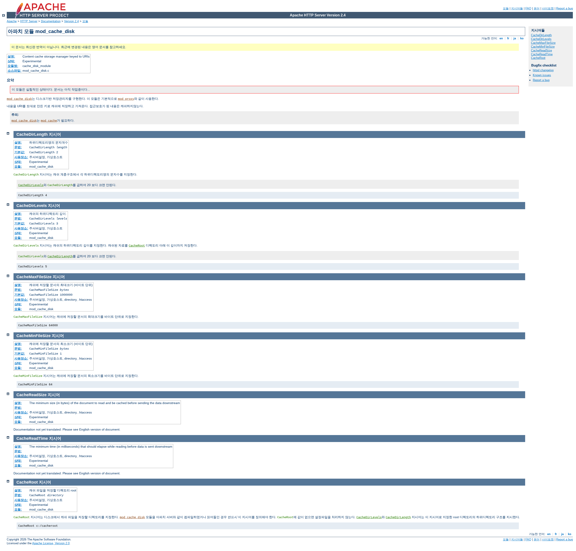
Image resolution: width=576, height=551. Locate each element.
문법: (18, 147)
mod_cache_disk (19, 99)
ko (521, 38)
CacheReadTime (542, 54)
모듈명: (13, 66)
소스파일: (14, 70)
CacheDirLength (60, 256)
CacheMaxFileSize (543, 42)
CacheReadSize (541, 50)
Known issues (542, 75)
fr (508, 38)
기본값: (19, 152)
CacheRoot (137, 245)
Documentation (51, 21)
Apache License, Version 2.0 (51, 543)
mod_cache (49, 120)
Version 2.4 (71, 21)
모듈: (18, 166)
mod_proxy (126, 99)
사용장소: (21, 157)
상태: (11, 61)
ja (515, 38)
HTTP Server (28, 21)
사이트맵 (548, 8)
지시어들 (517, 8)
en (501, 38)
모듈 (506, 8)
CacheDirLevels (30, 185)
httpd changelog (543, 70)
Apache (12, 21)
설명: (11, 56)
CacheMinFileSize (543, 46)
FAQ (528, 8)
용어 (537, 8)
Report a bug (564, 8)
